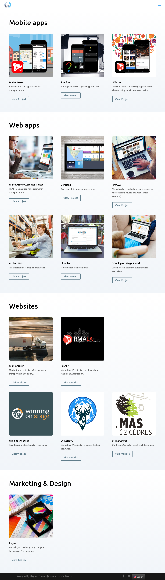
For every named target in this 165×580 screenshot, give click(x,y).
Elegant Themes (38, 576)
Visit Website (19, 382)
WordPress (66, 576)
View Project (19, 99)
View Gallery (19, 560)
